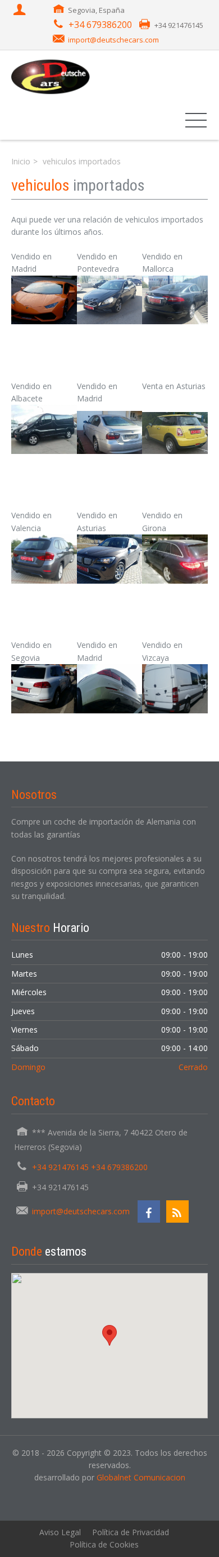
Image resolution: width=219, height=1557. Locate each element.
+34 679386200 (100, 24)
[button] (44, 300)
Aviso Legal (60, 1532)
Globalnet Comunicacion (141, 1477)
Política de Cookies (104, 1544)
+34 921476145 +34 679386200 (90, 1167)
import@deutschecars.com (113, 40)
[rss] (177, 1211)
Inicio (20, 161)
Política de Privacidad (130, 1532)
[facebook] (149, 1211)
